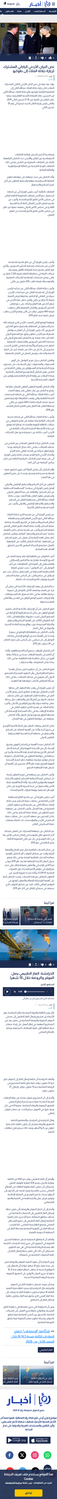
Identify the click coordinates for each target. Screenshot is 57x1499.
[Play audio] (7, 992)
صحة (19, 11)
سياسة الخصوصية (13, 1482)
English (11, 4)
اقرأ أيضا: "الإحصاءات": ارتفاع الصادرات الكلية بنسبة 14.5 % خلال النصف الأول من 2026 (32, 1336)
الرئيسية (52, 11)
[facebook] (9, 1455)
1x (15, 991)
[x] (22, 1455)
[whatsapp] (47, 1455)
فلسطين (9, 11)
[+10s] (51, 991)
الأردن (27, 11)
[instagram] (35, 1455)
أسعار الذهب (39, 11)
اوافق (28, 1493)
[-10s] (47, 991)
